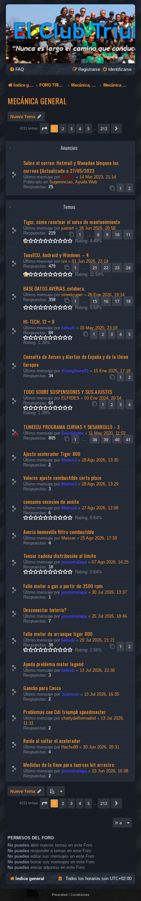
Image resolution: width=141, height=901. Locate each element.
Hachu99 (69, 747)
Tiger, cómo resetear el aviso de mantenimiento (71, 222)
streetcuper (72, 294)
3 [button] (71, 129)
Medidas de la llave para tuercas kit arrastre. (69, 764)
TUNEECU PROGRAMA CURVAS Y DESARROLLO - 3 (71, 427)
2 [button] (63, 129)
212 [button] (103, 129)
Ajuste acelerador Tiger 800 (51, 454)
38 (94, 439)
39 (106, 439)
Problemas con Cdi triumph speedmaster (64, 712)
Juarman (70, 694)
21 (94, 268)
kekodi (68, 327)
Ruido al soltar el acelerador (52, 741)
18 (128, 301)
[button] (44, 128)
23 (117, 268)
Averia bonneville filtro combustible (58, 532)
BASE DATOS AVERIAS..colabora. (54, 288)
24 (128, 268)
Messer (68, 538)
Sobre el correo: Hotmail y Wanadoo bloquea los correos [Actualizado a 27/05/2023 (71, 166)
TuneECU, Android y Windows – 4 (56, 255)
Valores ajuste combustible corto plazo (62, 477)
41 (128, 439)
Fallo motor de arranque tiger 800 (57, 634)
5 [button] (88, 129)
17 (117, 301)
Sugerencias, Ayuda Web (73, 181)
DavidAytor (72, 433)
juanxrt (67, 228)
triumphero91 (75, 370)
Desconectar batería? (45, 610)
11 (128, 234)
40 (117, 439)
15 (94, 301)
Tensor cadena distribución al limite (59, 556)
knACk (67, 176)
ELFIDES (70, 398)
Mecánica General (37, 101)
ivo (64, 261)
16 (106, 301)
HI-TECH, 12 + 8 (38, 321)
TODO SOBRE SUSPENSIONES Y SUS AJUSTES (67, 392)
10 (117, 234)
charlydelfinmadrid (78, 718)
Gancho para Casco (42, 688)
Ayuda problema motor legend (53, 664)
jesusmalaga (74, 562)
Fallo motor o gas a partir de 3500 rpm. (63, 586)
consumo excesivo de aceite (51, 501)
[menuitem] (17, 69)
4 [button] (80, 129)
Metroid (69, 460)
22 (106, 268)
